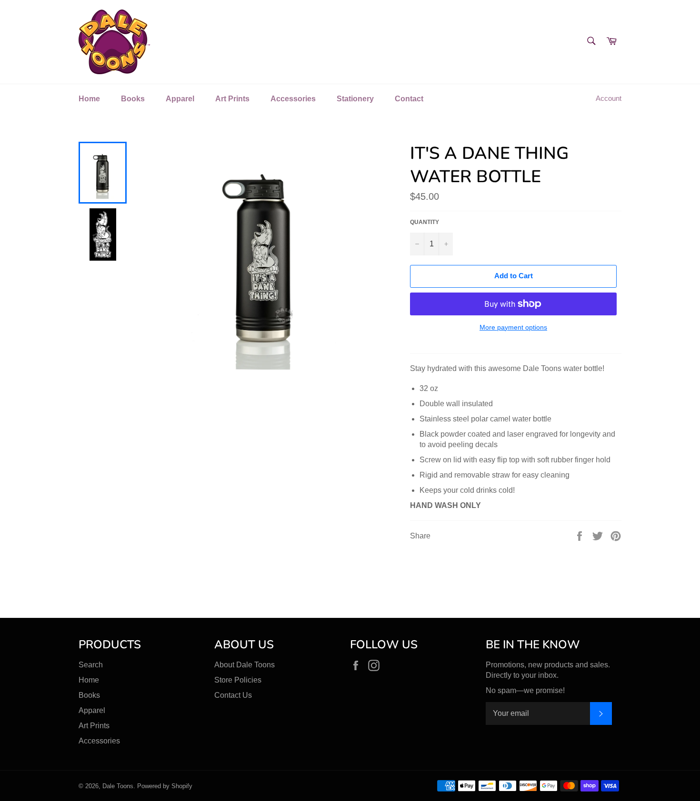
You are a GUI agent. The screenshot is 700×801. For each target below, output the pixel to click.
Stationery (355, 99)
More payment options (513, 327)
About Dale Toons (244, 665)
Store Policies (237, 680)
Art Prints (232, 99)
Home (89, 99)
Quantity (424, 222)
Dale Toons (117, 786)
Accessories (293, 99)
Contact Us (233, 695)
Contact (409, 99)
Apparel (180, 99)
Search (91, 665)
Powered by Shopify (164, 786)
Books (133, 99)
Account (608, 98)
